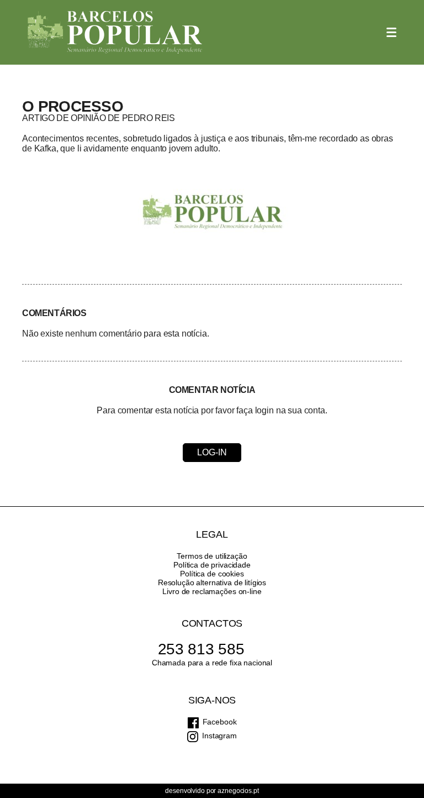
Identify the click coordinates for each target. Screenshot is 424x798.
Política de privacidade (212, 564)
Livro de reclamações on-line (211, 591)
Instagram (219, 735)
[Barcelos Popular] (115, 32)
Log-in (211, 452)
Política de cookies (211, 573)
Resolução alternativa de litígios (212, 582)
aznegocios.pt (238, 791)
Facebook (220, 721)
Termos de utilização (212, 556)
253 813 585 (201, 649)
